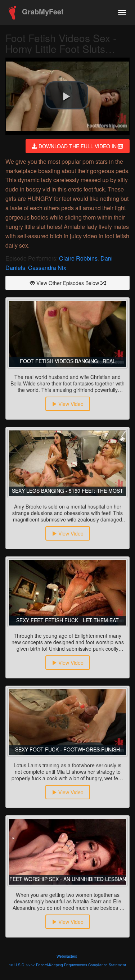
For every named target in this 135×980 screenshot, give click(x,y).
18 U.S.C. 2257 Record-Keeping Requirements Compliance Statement (67, 964)
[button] (66, 95)
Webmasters (67, 956)
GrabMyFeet (42, 11)
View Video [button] (70, 403)
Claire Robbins (78, 258)
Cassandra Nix (47, 267)
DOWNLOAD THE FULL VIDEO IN (77, 146)
